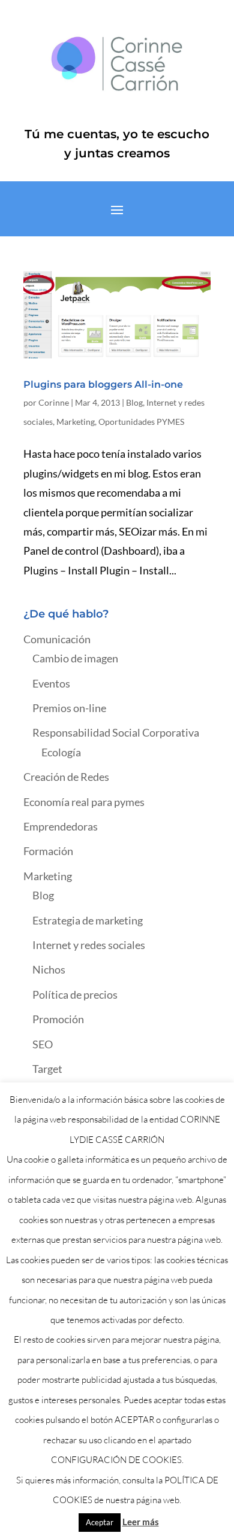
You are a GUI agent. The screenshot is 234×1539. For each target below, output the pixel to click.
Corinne (53, 402)
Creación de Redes (66, 776)
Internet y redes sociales (88, 944)
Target (47, 1068)
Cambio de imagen (75, 658)
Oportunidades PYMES (141, 421)
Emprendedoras (60, 826)
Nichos (48, 969)
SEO (42, 1044)
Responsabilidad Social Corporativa (115, 732)
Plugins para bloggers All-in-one (103, 384)
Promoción (58, 1019)
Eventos (51, 683)
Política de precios (75, 994)
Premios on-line (69, 707)
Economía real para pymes (84, 801)
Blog (134, 402)
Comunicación (57, 639)
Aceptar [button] (99, 1522)
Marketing (75, 421)
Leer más (140, 1521)
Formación (48, 850)
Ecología (61, 752)
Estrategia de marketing (87, 920)
